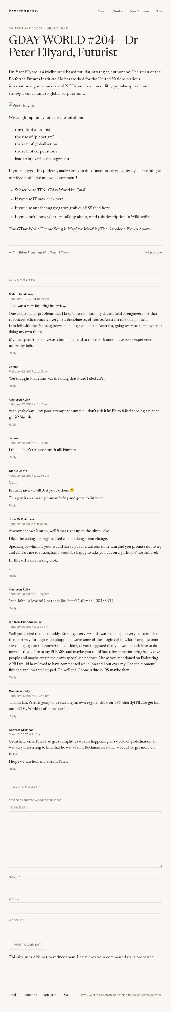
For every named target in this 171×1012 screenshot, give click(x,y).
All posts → (153, 252)
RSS (66, 995)
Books (117, 11)
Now (159, 11)
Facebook (30, 995)
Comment (18, 807)
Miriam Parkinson (21, 294)
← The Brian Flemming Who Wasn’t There (39, 252)
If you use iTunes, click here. (39, 199)
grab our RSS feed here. (90, 208)
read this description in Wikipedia (119, 217)
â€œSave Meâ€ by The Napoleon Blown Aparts (109, 229)
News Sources (139, 11)
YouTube (49, 995)
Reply (12, 353)
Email (15, 898)
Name (14, 876)
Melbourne (57, 28)
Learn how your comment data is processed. (116, 957)
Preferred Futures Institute (32, 79)
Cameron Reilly (24, 11)
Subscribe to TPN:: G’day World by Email (50, 190)
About (102, 11)
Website (16, 920)
